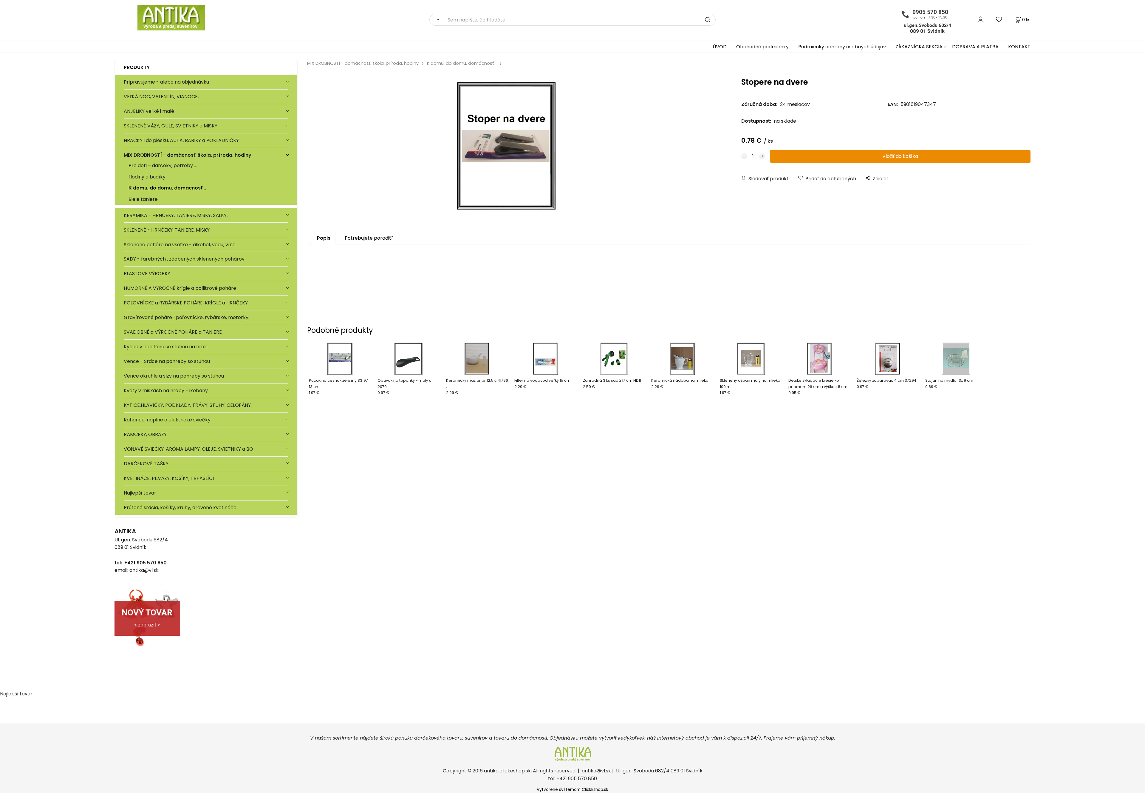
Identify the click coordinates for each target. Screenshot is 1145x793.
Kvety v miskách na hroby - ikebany (166, 390)
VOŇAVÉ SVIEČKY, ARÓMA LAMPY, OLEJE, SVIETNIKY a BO (188, 449)
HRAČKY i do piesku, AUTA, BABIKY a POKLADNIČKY (181, 140)
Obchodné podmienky (762, 46)
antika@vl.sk (596, 770)
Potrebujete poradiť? (369, 238)
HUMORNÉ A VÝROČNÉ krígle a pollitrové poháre (180, 288)
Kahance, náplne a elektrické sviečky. (167, 419)
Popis (323, 238)
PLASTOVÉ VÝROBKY (147, 273)
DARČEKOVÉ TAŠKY (146, 463)
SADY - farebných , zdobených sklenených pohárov (185, 258)
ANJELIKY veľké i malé (149, 111)
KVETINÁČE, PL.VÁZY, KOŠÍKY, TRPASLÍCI (169, 478)
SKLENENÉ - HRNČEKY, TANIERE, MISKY (167, 230)
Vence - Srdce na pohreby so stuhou (167, 361)
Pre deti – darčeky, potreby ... (163, 165)
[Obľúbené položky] (999, 19)
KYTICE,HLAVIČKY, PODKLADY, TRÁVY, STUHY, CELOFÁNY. (188, 405)
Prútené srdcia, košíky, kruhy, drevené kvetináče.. (181, 507)
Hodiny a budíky (147, 176)
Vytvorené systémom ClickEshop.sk (572, 789)
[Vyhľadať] (436, 20)
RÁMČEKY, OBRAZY (145, 434)
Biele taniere (143, 199)
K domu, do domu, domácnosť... (167, 187)
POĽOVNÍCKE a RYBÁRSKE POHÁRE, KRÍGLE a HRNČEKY (186, 302)
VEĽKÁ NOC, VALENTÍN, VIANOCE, (161, 96)
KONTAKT (1019, 46)
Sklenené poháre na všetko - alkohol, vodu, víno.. (180, 244)
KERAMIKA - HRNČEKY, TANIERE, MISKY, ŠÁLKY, (176, 215)
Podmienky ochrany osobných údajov (842, 46)
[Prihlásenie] (980, 19)
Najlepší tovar (140, 492)
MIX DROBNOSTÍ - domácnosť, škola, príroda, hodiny (187, 155)
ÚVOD (720, 46)
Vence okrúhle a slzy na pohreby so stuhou (174, 375)
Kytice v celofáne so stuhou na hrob (166, 346)
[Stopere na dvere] (506, 146)
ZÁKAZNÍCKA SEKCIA (919, 46)
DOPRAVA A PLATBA (975, 46)
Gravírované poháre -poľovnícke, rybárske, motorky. (186, 317)
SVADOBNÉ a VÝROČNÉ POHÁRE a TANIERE (173, 332)
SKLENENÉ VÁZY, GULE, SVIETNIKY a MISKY (170, 125)
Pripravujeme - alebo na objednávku (166, 81)
